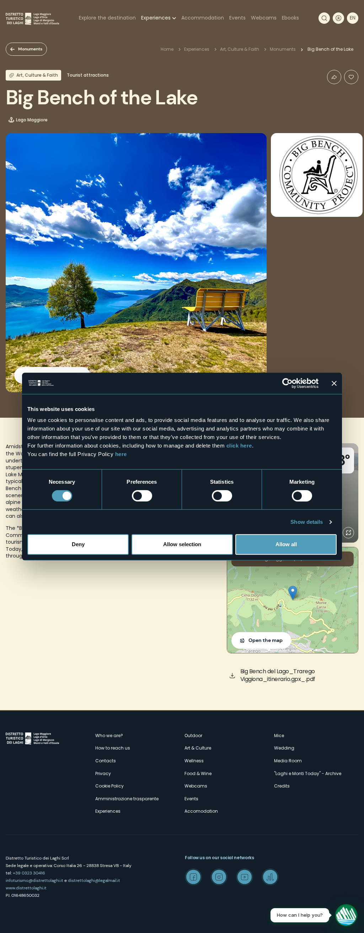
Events (237, 17)
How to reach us (112, 748)
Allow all (286, 544)
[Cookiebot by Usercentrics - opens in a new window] (287, 383)
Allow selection (182, 544)
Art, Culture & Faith (239, 49)
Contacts (105, 761)
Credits (282, 786)
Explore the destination (107, 17)
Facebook (193, 876)
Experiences (156, 17)
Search (324, 18)
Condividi (334, 77)
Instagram (219, 876)
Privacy (103, 773)
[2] (351, 77)
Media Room (288, 761)
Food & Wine (198, 773)
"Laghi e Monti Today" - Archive (307, 773)
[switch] (142, 495)
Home (167, 49)
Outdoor (193, 735)
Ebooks (290, 17)
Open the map (265, 640)
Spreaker (270, 876)
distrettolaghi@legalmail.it (94, 880)
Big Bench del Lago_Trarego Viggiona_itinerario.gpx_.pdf (277, 675)
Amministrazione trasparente (127, 799)
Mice (279, 735)
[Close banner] (334, 383)
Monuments (30, 49)
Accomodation (201, 811)
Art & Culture (197, 748)
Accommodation (202, 17)
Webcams (264, 17)
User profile (338, 18)
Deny (78, 544)
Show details (306, 522)
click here (239, 446)
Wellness (194, 761)
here (121, 454)
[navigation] (352, 18)
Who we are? (109, 735)
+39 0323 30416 (29, 873)
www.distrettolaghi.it (26, 888)
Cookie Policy (109, 786)
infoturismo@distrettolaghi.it (34, 880)
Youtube (244, 876)
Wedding (284, 748)
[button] (292, 593)
